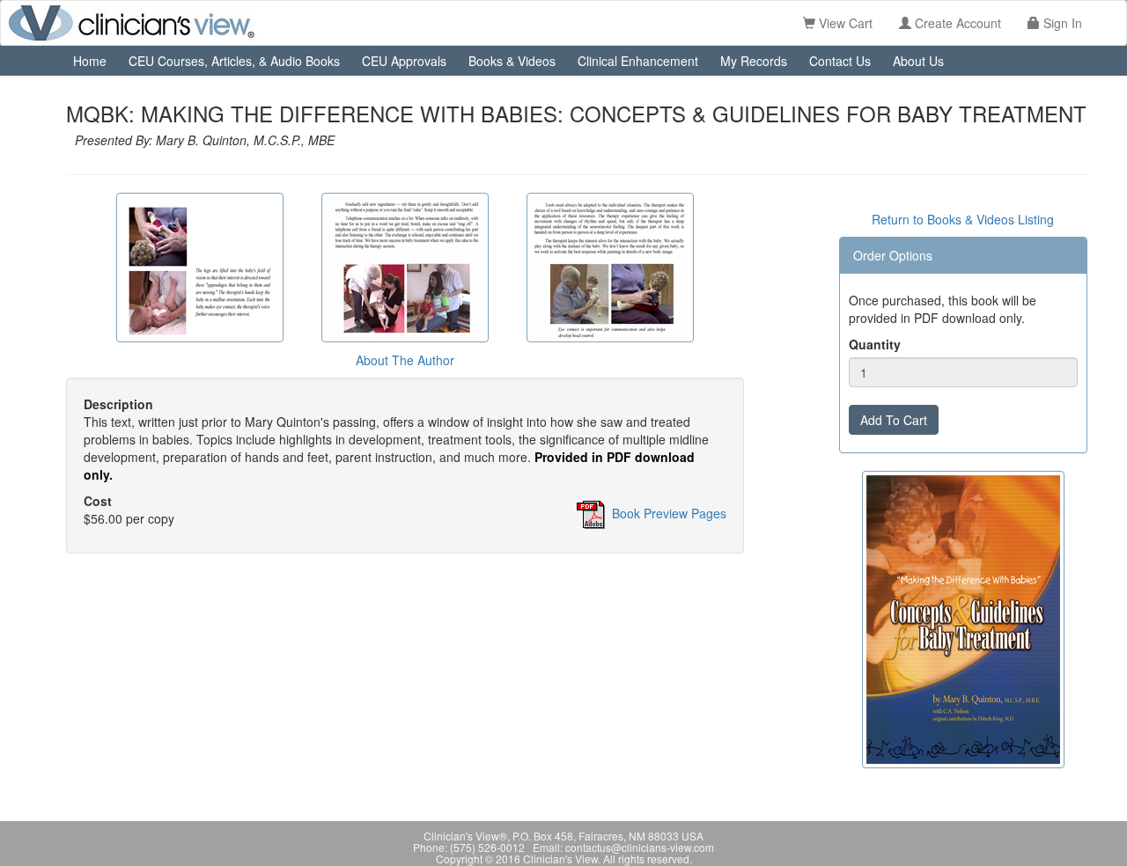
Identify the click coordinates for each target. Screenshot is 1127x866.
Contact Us (840, 61)
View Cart (844, 23)
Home (90, 61)
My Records (753, 61)
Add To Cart (893, 420)
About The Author (405, 360)
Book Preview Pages (669, 512)
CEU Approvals (404, 61)
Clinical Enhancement (638, 61)
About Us (918, 61)
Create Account (956, 23)
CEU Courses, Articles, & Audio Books (234, 61)
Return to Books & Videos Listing (963, 219)
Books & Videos (512, 61)
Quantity (875, 344)
